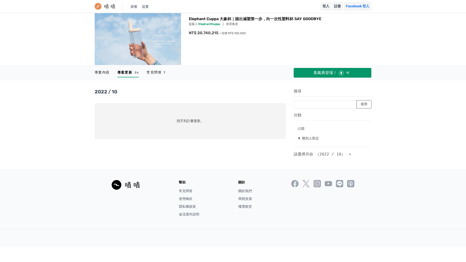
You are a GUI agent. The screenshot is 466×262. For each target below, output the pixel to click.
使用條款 (185, 199)
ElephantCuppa (209, 24)
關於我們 (245, 191)
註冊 (337, 6)
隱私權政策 (187, 207)
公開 (301, 128)
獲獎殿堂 (245, 207)
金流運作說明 (189, 214)
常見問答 (156, 72)
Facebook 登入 (357, 6)
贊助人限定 (308, 138)
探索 (134, 7)
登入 (326, 6)
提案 (145, 7)
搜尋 (297, 91)
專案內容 (102, 72)
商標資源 (245, 199)
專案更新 (128, 72)
